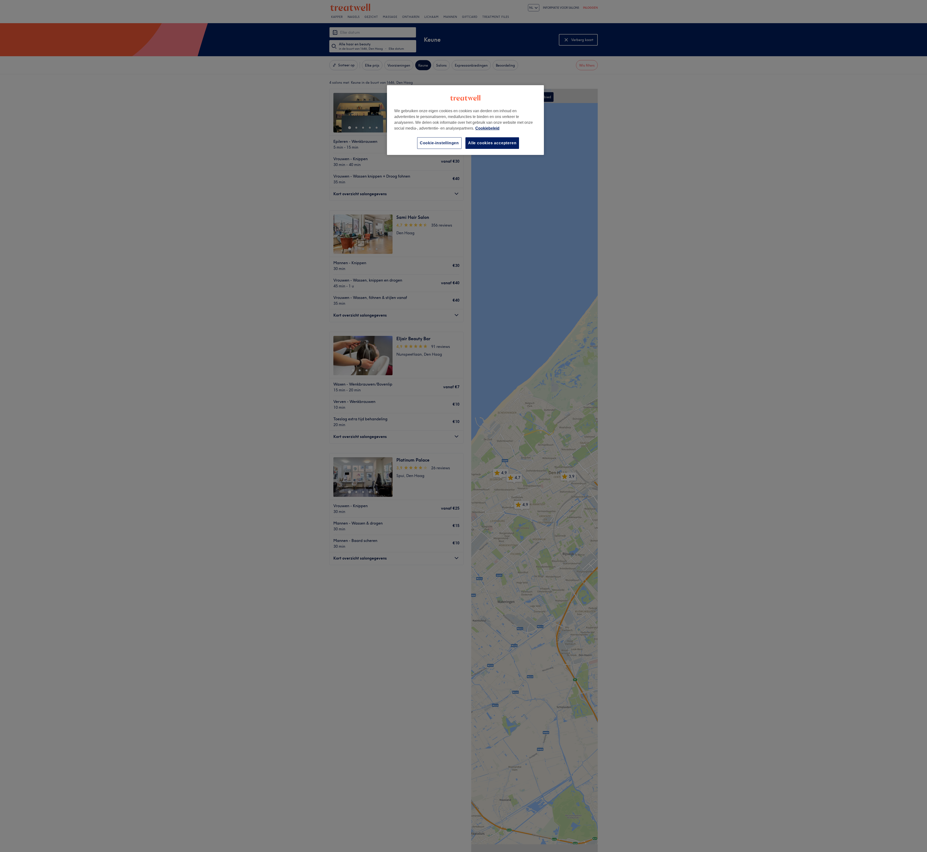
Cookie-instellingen (439, 143)
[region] (465, 120)
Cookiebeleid (487, 128)
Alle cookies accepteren (492, 143)
